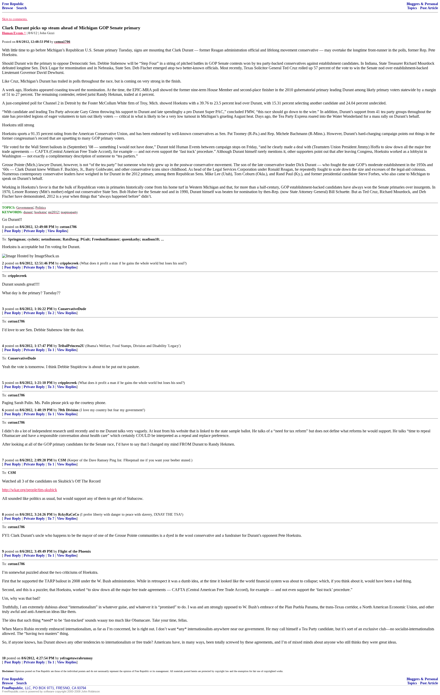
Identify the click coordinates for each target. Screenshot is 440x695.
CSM (62, 460)
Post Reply (12, 231)
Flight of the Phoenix (74, 551)
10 (4, 658)
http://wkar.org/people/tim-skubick (29, 490)
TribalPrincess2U (71, 346)
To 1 (51, 267)
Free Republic (13, 4)
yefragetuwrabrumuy (76, 658)
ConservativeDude (72, 309)
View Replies (57, 231)
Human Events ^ (14, 33)
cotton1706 (68, 227)
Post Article (429, 8)
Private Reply (34, 231)
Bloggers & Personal (422, 4)
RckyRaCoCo (68, 514)
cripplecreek (69, 263)
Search (21, 8)
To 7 (51, 518)
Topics (412, 8)
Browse (7, 8)
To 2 (51, 313)
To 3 (51, 387)
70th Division (68, 410)
